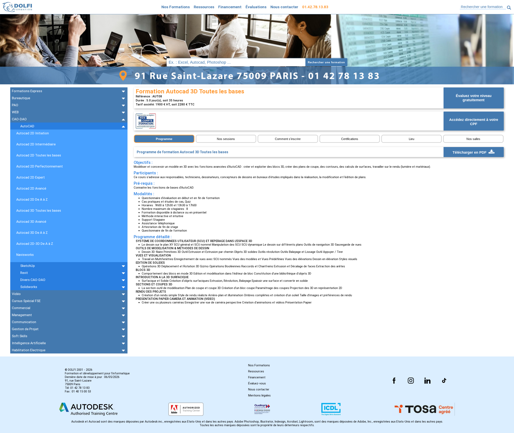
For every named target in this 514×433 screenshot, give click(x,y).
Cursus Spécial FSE (26, 301)
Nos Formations (175, 7)
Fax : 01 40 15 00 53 (78, 391)
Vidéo (16, 294)
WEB (15, 112)
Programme (164, 139)
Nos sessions (226, 139)
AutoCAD (27, 126)
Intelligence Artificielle (29, 343)
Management (22, 315)
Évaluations (256, 7)
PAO (15, 105)
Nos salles (473, 139)
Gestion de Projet (25, 329)
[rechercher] (509, 8)
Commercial (21, 308)
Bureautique (21, 98)
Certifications (349, 139)
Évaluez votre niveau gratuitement (474, 98)
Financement (230, 7)
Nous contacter (284, 7)
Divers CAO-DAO (32, 280)
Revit (24, 273)
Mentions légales (259, 395)
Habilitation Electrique (28, 350)
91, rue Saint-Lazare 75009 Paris (78, 382)
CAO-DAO (19, 119)
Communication (24, 322)
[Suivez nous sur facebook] (394, 381)
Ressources (204, 7)
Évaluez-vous (257, 383)
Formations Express (27, 91)
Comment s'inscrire (288, 139)
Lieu (411, 139)
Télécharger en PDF (470, 152)
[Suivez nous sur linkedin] (427, 381)
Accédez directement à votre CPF (473, 122)
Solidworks (28, 287)
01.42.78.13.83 (315, 7)
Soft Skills (19, 336)
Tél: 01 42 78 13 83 (77, 388)
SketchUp (27, 266)
